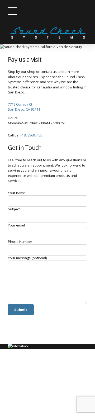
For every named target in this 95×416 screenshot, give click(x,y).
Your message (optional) (27, 258)
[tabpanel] (47, 47)
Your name (16, 192)
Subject (14, 209)
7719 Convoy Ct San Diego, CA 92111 (24, 107)
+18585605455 (31, 135)
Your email (16, 225)
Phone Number (20, 241)
